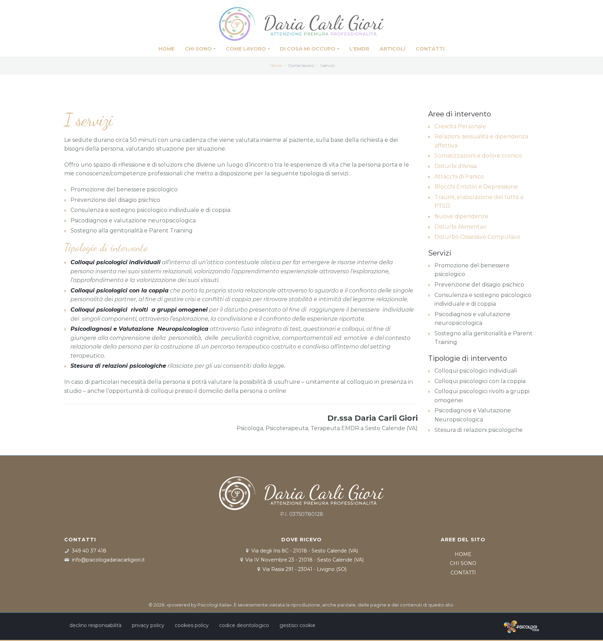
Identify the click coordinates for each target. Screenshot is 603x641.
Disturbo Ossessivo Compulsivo (477, 237)
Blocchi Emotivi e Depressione (476, 186)
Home (276, 65)
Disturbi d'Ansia (455, 166)
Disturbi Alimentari (460, 226)
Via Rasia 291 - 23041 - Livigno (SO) (304, 569)
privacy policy (148, 625)
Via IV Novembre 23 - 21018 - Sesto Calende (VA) (304, 560)
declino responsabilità (95, 625)
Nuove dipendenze (461, 216)
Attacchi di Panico (459, 176)
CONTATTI (463, 573)
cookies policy (192, 625)
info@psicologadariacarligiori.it (108, 560)
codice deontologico (244, 625)
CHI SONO (463, 563)
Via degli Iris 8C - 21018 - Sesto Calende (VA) (304, 551)
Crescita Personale (460, 126)
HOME (463, 554)
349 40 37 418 (89, 551)
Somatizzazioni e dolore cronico (478, 155)
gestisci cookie (297, 625)
